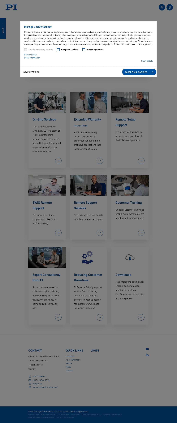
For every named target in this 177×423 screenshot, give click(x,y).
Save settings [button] (31, 72)
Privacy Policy (30, 55)
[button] (139, 72)
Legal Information (32, 58)
